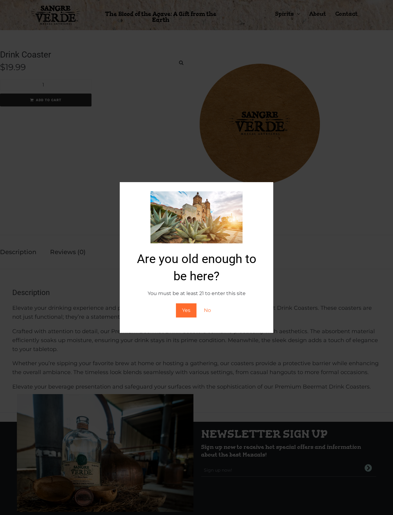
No (207, 310)
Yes (186, 310)
